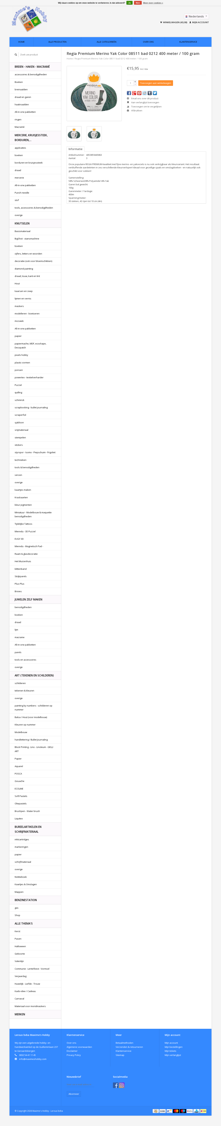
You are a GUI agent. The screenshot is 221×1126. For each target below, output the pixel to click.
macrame (20, 637)
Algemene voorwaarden (79, 1046)
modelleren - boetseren (27, 313)
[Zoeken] (15, 54)
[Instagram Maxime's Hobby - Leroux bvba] (121, 1085)
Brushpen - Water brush (27, 811)
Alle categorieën (106, 41)
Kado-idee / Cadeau (25, 991)
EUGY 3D (19, 538)
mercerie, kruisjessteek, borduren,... (31, 137)
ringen (18, 119)
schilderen (20, 683)
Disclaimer (72, 1050)
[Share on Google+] (134, 93)
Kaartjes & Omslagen (26, 884)
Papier (18, 758)
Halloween (20, 946)
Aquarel (19, 766)
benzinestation (26, 900)
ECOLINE (19, 788)
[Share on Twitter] (155, 93)
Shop (17, 915)
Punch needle (22, 192)
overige (19, 215)
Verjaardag (20, 976)
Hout (17, 283)
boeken (19, 155)
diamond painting (24, 268)
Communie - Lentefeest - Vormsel (32, 968)
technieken (20, 459)
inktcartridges (22, 839)
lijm (16, 629)
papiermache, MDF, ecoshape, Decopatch (30, 345)
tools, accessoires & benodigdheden (34, 207)
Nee (138, 3)
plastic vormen (22, 362)
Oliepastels (21, 803)
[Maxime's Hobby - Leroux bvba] (53, 19)
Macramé (20, 126)
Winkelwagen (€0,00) (175, 22)
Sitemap (120, 1055)
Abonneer (74, 1093)
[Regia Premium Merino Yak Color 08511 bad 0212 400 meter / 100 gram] (94, 93)
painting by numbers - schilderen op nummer (33, 707)
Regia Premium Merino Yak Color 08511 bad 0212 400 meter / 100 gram (111, 58)
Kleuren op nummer (25, 724)
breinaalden (21, 89)
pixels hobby (21, 355)
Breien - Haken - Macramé (32, 67)
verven (18, 475)
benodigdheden (23, 607)
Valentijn (19, 961)
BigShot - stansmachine (27, 238)
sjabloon (19, 422)
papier (18, 336)
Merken (20, 1014)
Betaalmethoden (124, 1042)
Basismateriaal (22, 231)
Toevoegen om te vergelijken (146, 106)
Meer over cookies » (153, 3)
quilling (18, 392)
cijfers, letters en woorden (28, 253)
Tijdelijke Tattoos (23, 523)
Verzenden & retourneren (129, 1046)
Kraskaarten (21, 497)
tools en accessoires (25, 659)
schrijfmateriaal (23, 861)
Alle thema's (24, 923)
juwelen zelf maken (28, 599)
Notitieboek (21, 876)
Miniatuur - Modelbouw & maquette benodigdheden (33, 514)
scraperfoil (20, 414)
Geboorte (20, 953)
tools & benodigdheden (27, 467)
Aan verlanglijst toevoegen (145, 102)
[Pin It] (139, 93)
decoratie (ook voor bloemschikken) (33, 261)
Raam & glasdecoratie (26, 553)
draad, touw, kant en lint (27, 276)
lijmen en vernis (23, 298)
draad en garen (23, 97)
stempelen (20, 437)
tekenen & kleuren (24, 690)
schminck (19, 400)
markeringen (21, 846)
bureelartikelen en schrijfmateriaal (28, 829)
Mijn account (200, 22)
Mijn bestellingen (173, 1046)
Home (21, 41)
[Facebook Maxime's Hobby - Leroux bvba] (115, 1085)
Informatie (76, 149)
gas (16, 907)
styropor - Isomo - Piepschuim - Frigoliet (35, 452)
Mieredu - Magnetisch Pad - (29, 546)
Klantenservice (188, 41)
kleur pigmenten (23, 504)
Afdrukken (136, 110)
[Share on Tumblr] (150, 93)
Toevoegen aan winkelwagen (155, 83)
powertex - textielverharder (29, 377)
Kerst (17, 931)
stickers (19, 444)
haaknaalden (22, 104)
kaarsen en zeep (24, 291)
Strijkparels (21, 576)
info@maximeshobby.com (32, 1059)
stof (17, 200)
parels (18, 652)
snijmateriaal (21, 429)
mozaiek (19, 321)
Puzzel (18, 385)
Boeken (19, 82)
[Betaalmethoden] (156, 1110)
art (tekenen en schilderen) (34, 675)
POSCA (18, 773)
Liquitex (19, 818)
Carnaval (19, 998)
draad (18, 170)
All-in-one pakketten (25, 111)
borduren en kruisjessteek (29, 162)
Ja (129, 3)
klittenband (21, 568)
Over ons (148, 41)
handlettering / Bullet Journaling (31, 739)
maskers (19, 306)
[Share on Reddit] (144, 93)
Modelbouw (21, 732)
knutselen (22, 223)
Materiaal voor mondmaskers (30, 1006)
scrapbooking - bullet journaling (31, 407)
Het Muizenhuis (23, 561)
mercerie (19, 177)
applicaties (20, 147)
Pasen (18, 938)
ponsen (19, 370)
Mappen (19, 891)
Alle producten (57, 41)
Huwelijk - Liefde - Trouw (27, 983)
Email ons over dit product (144, 98)
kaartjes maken (23, 489)
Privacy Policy (74, 1055)
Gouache (19, 781)
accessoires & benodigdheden (31, 74)
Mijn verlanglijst (173, 1055)
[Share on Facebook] (129, 93)
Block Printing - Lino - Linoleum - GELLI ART (34, 749)
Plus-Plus (19, 583)
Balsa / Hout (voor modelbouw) (31, 717)
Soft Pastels (21, 796)
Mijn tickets (170, 1050)
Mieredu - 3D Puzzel (25, 531)
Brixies (18, 591)
